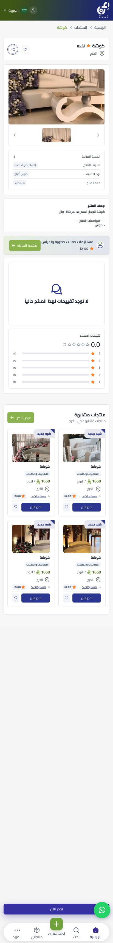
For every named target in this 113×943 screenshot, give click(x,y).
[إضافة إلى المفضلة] (25, 49)
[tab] (56, 135)
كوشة (96, 466)
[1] (56, 135)
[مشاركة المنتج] (12, 49)
